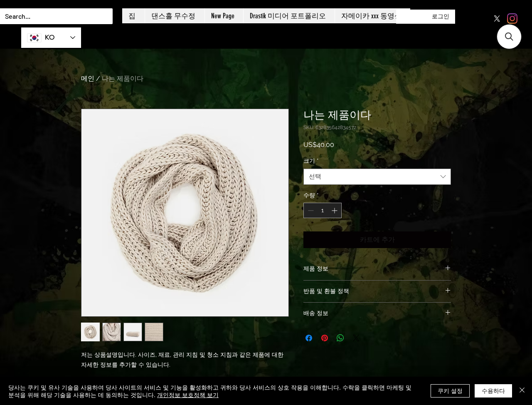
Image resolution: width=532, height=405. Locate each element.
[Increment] (335, 210)
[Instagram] (512, 18)
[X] (497, 18)
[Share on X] (356, 338)
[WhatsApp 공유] (340, 338)
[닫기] (522, 390)
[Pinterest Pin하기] (325, 338)
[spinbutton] (322, 210)
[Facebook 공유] (309, 338)
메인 (87, 78)
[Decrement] (310, 210)
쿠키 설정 (450, 390)
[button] (509, 36)
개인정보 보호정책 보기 (188, 394)
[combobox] (377, 177)
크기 (311, 160)
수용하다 (493, 390)
